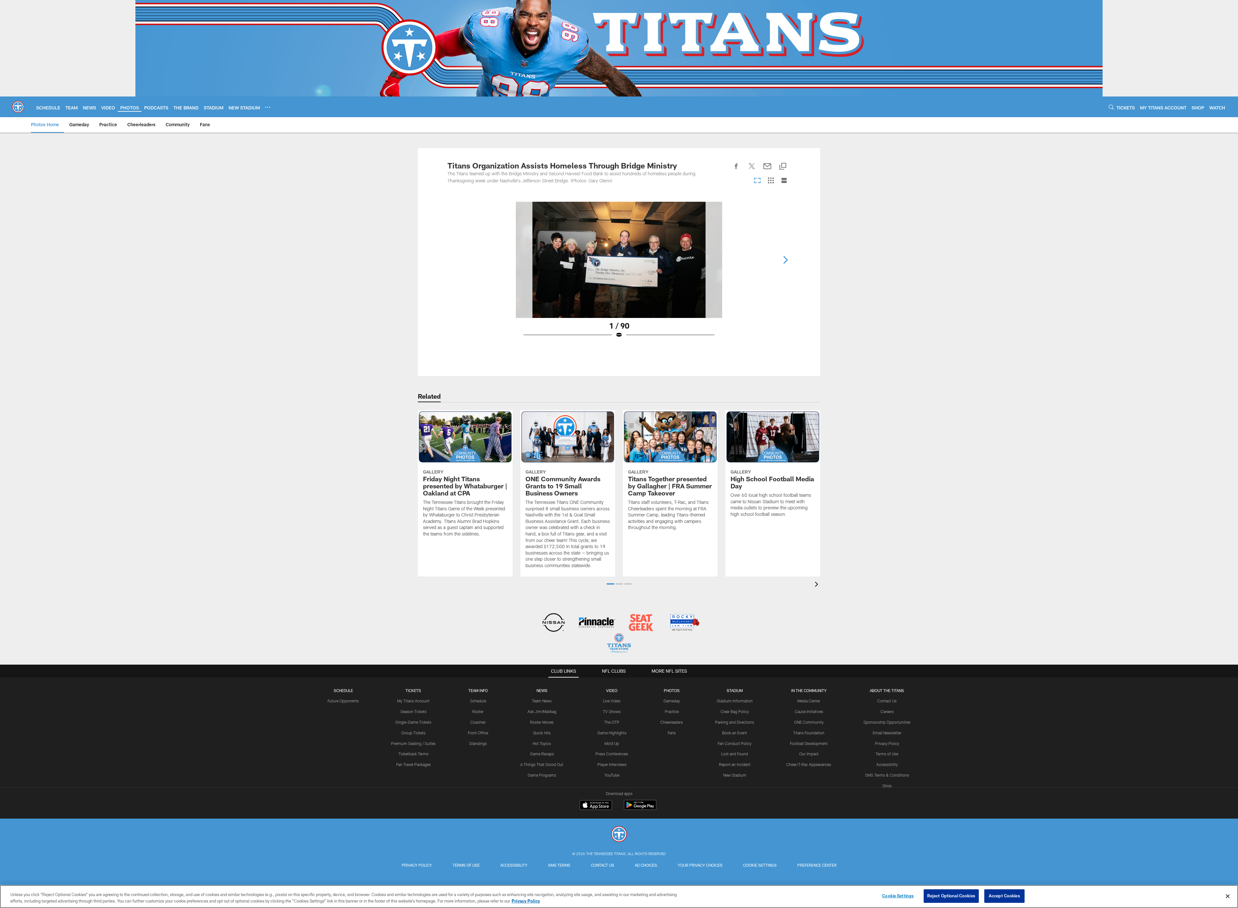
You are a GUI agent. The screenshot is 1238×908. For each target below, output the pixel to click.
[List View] (784, 181)
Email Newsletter (887, 732)
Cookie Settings (760, 865)
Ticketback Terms (413, 753)
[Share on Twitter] (752, 170)
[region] (619, 896)
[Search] (1111, 107)
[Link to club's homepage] (18, 107)
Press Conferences (611, 753)
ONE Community (809, 722)
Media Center (808, 701)
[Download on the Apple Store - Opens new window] (596, 805)
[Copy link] (783, 166)
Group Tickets (413, 732)
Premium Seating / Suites (413, 743)
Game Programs (542, 775)
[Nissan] (553, 623)
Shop (887, 785)
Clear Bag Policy (735, 711)
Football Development (809, 743)
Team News (542, 701)
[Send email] (767, 170)
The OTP (611, 722)
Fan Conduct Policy (735, 743)
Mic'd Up (611, 743)
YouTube (611, 775)
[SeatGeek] (641, 623)
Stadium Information (735, 701)
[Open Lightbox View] (619, 274)
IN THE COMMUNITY (809, 690)
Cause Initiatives (809, 711)
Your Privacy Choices (700, 865)
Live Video (612, 701)
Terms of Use (887, 753)
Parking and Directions (734, 722)
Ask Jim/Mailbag (541, 711)
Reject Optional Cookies (951, 895)
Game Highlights (611, 732)
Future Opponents (343, 701)
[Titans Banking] (597, 623)
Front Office (478, 732)
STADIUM (735, 690)
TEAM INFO (478, 690)
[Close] (1228, 896)
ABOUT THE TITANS (887, 690)
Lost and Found (734, 753)
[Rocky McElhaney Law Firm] (684, 623)
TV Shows (612, 711)
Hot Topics (542, 743)
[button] (610, 584)
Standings (478, 743)
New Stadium (734, 775)
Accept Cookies (1004, 895)
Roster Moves (542, 722)
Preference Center (817, 865)
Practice (672, 711)
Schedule (343, 690)
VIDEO (611, 690)
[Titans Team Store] (619, 643)
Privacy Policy (887, 743)
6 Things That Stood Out (541, 764)
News (541, 690)
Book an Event (734, 732)
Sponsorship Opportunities (886, 722)
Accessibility (887, 764)
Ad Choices (646, 865)
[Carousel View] (757, 181)
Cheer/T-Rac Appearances (808, 764)
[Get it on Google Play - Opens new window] (640, 808)
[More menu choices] (267, 107)
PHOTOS (672, 690)
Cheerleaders (671, 722)
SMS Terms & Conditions (887, 775)
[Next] (785, 260)
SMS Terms (559, 865)
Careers (887, 711)
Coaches (478, 722)
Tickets (413, 690)
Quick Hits (542, 732)
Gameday (671, 701)
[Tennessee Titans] (619, 835)
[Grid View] (771, 181)
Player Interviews (611, 764)
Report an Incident (735, 764)
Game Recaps (542, 753)
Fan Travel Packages (413, 764)
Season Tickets (413, 711)
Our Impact (809, 753)
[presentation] (817, 585)
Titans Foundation (808, 732)
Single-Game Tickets (413, 722)
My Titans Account (413, 701)
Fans (672, 732)
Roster (478, 711)
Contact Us (887, 701)
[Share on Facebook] (736, 170)
